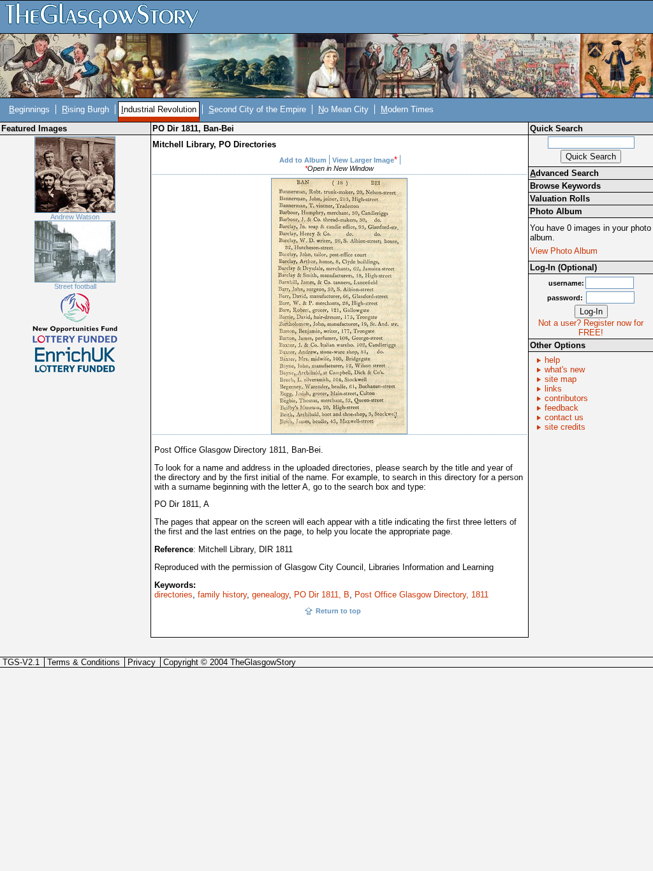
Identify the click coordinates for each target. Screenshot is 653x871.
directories (173, 594)
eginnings (29, 109)
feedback (561, 408)
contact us (564, 417)
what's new (565, 369)
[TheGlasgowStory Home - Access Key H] (106, 16)
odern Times (407, 109)
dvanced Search (564, 173)
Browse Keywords (565, 186)
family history (222, 594)
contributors (566, 398)
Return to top (338, 611)
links (553, 388)
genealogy (270, 594)
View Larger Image (363, 160)
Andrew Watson (74, 217)
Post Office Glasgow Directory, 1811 (421, 594)
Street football (75, 286)
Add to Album (302, 160)
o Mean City (343, 109)
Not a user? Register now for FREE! (590, 327)
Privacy (142, 662)
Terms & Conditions (83, 662)
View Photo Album (564, 251)
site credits (565, 427)
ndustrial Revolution (158, 109)
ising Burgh (85, 109)
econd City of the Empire (257, 109)
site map (560, 379)
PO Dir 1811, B (321, 594)
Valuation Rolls (560, 198)
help (552, 360)
